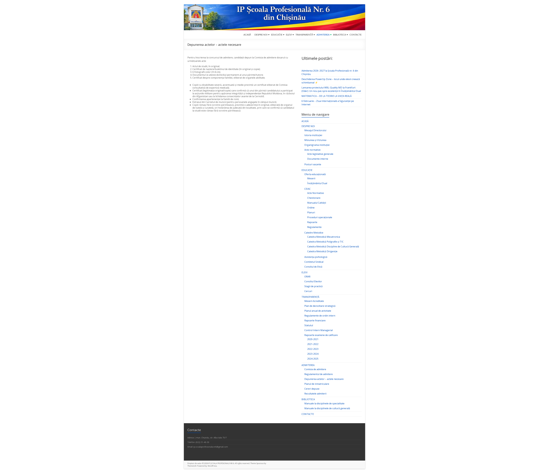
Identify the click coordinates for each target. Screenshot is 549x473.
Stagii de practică (313, 286)
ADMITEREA (323, 34)
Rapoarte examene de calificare (321, 335)
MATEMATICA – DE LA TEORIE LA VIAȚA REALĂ (327, 96)
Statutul (308, 325)
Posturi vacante (312, 164)
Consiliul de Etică (313, 266)
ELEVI (289, 34)
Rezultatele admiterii (315, 393)
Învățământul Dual (317, 183)
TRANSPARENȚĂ (304, 34)
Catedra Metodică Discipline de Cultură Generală (333, 246)
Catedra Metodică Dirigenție (322, 251)
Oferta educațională (315, 174)
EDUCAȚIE (276, 34)
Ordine (311, 207)
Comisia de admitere (315, 369)
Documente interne (317, 158)
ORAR (307, 276)
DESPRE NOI (260, 34)
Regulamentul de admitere (318, 374)
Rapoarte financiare (315, 320)
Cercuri (308, 291)
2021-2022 (312, 344)
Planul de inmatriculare (316, 383)
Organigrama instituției (317, 145)
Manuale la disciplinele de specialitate (324, 403)
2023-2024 (312, 353)
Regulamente (314, 227)
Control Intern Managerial (318, 330)
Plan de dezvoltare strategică (319, 305)
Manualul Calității (316, 202)
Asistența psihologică (315, 257)
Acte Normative (315, 193)
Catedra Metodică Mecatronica (323, 236)
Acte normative (312, 149)
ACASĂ (247, 34)
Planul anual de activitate (317, 310)
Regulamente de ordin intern (319, 315)
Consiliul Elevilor (313, 281)
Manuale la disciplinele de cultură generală (327, 408)
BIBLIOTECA (339, 34)
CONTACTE (356, 34)
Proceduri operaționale (319, 217)
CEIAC (307, 188)
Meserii (311, 178)
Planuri (311, 212)
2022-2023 (312, 349)
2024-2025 (312, 358)
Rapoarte (312, 222)
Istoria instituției (313, 135)
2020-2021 (312, 339)
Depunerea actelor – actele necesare (324, 379)
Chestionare (313, 197)
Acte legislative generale (320, 154)
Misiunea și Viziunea (315, 140)
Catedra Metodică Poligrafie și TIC (325, 241)
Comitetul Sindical (313, 261)
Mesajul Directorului (315, 130)
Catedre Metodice (313, 232)
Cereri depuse (311, 388)
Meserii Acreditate (314, 301)
